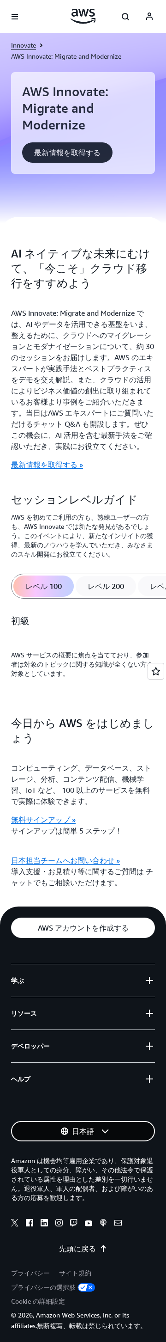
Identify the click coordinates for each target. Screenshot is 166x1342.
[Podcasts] (103, 1224)
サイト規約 (75, 1273)
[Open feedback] (156, 671)
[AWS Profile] (149, 16)
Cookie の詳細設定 (38, 1301)
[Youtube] (88, 1224)
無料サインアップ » (43, 819)
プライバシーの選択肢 (43, 1287)
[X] (14, 1224)
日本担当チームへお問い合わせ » (65, 860)
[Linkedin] (44, 1224)
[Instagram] (59, 1224)
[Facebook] (29, 1224)
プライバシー (30, 1273)
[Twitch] (73, 1224)
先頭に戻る (77, 1248)
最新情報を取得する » (47, 464)
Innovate (23, 45)
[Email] (118, 1224)
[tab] (43, 586)
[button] (67, 152)
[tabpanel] (83, 652)
